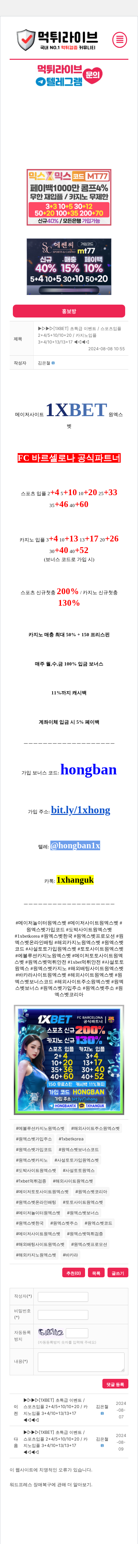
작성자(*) (23, 1296)
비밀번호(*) (22, 1314)
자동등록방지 (22, 1336)
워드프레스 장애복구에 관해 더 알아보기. (51, 1484)
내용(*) (21, 1361)
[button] (44, 362)
